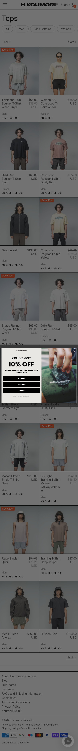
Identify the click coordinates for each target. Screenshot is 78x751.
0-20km (21, 378)
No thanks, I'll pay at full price (21, 396)
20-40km (21, 384)
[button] (68, 741)
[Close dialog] (74, 350)
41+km (21, 390)
